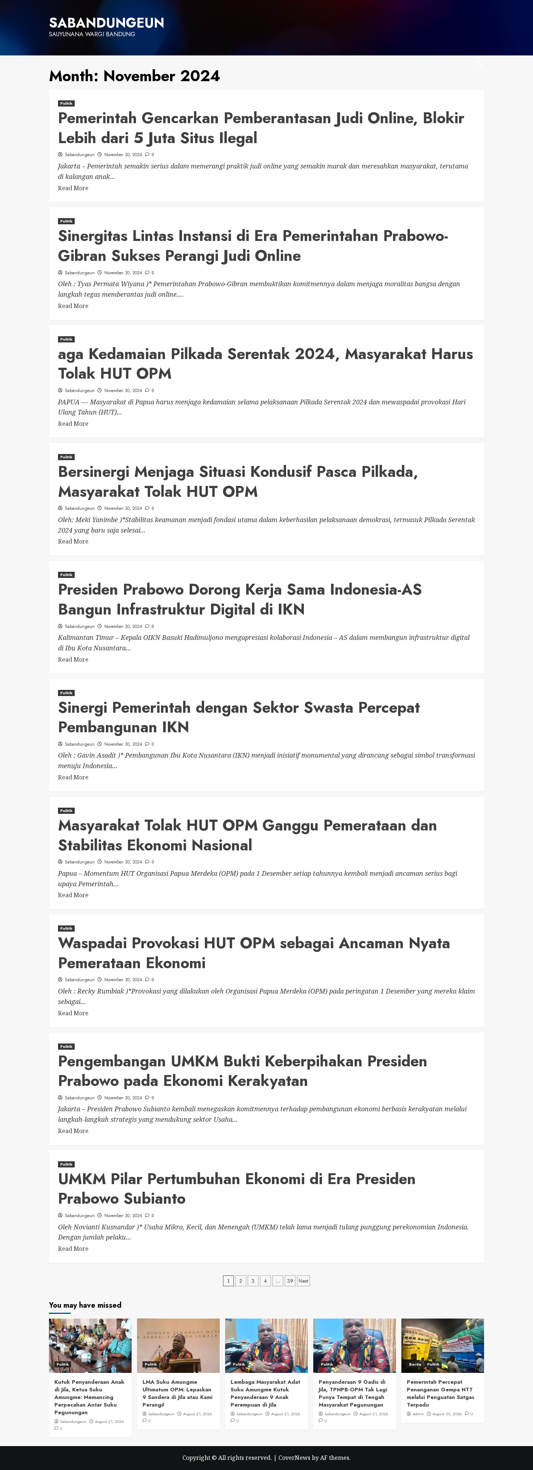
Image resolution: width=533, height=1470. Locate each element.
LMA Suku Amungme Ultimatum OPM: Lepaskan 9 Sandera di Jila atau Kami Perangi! (177, 1393)
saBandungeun (106, 23)
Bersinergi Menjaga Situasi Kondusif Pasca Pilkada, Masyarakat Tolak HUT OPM (238, 482)
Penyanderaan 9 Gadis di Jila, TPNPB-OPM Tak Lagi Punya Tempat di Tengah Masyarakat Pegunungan (353, 1393)
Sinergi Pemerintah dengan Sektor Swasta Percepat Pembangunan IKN (239, 717)
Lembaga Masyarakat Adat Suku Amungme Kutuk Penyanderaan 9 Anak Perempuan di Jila (265, 1393)
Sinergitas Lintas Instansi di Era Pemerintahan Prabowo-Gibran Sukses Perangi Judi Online (253, 246)
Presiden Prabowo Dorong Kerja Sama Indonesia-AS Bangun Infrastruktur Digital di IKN (240, 599)
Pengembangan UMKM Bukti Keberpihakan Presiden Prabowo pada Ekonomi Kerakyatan (242, 1071)
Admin (418, 1414)
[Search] (479, 64)
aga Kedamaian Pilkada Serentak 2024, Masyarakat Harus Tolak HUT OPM (265, 364)
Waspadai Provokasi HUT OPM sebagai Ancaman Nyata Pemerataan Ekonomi (254, 953)
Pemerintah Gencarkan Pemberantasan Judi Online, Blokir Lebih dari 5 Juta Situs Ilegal (261, 128)
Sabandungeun (80, 154)
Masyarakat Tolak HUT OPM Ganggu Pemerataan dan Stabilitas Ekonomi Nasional (247, 835)
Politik (66, 103)
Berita (415, 1364)
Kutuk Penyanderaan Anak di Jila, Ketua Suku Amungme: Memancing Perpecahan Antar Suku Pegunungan (89, 1397)
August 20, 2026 (447, 1414)
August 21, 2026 (109, 1421)
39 (290, 1280)
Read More (73, 188)
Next (303, 1280)
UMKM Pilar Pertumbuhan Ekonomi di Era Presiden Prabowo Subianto (237, 1189)
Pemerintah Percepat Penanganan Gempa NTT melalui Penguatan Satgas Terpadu (440, 1393)
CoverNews (294, 1458)
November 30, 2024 (123, 154)
